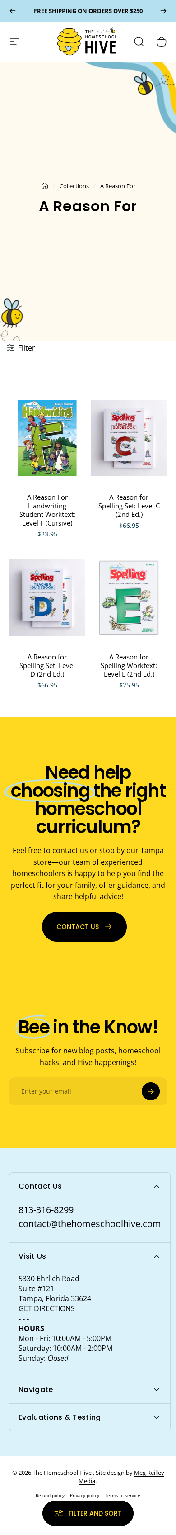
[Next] (163, 11)
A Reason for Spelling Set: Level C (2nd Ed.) (129, 506)
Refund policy (50, 1495)
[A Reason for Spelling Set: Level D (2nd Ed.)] (47, 597)
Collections (74, 186)
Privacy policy (84, 1495)
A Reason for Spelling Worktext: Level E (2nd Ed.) (129, 665)
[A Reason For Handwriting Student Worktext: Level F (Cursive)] (47, 438)
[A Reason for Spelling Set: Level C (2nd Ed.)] (129, 438)
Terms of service (122, 1495)
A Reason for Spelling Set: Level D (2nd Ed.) (47, 665)
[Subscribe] (151, 1091)
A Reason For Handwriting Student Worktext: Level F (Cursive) (47, 510)
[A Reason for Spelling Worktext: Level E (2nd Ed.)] (129, 597)
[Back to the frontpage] (44, 186)
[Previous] (13, 11)
